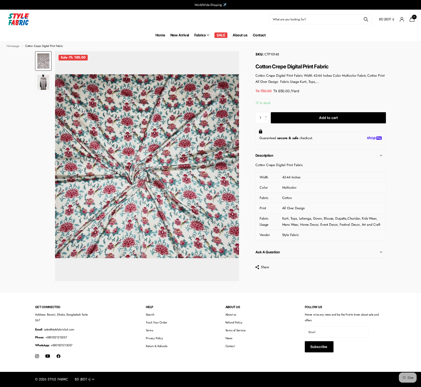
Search (150, 314)
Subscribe (319, 346)
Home (160, 35)
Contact (259, 35)
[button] (230, 166)
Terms (149, 330)
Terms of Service (235, 330)
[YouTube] (47, 356)
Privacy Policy (154, 338)
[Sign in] (402, 19)
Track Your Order (156, 322)
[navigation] (43, 61)
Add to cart (328, 117)
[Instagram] (37, 356)
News (228, 338)
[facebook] (59, 356)
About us (240, 35)
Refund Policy (233, 322)
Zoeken (366, 19)
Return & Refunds (156, 346)
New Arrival (179, 35)
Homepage (13, 46)
